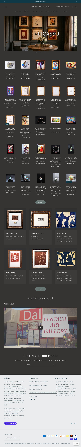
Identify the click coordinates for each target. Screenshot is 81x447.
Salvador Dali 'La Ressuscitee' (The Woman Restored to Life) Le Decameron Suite (40, 102)
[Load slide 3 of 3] (41, 52)
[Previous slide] (32, 52)
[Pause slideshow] (49, 52)
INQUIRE (40, 289)
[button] (6, 6)
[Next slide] (45, 52)
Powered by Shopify (21, 443)
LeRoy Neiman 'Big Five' (56, 128)
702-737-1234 (33, 396)
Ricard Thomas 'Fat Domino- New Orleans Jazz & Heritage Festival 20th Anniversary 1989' (10, 101)
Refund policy (30, 443)
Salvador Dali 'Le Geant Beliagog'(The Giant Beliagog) (25, 101)
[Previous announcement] (4, 1)
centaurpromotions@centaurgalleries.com (42, 393)
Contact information (65, 443)
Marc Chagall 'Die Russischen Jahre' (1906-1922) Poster (25, 158)
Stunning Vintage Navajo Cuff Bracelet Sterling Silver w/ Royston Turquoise (71, 188)
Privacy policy (38, 443)
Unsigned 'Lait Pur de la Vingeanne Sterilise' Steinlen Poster (40, 158)
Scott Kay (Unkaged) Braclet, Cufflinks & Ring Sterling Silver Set (40, 130)
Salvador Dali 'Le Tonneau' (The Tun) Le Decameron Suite (70, 101)
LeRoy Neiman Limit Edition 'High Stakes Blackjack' (71, 130)
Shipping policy (55, 443)
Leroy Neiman (54, 41)
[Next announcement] (76, 1)
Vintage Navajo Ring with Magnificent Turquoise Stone (10, 187)
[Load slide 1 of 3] (36, 52)
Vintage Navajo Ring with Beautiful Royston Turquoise (71, 158)
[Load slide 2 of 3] (38, 52)
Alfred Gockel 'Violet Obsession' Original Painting (40, 74)
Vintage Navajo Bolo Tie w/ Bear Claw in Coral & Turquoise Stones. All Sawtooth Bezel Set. (40, 188)
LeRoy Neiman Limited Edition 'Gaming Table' (10, 157)
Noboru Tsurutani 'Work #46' (10, 73)
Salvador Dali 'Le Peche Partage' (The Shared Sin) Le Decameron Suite (55, 101)
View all (40, 202)
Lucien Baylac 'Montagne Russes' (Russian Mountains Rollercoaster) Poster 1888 (25, 131)
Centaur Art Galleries (12, 443)
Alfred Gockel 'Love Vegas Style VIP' (71, 73)
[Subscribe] (53, 365)
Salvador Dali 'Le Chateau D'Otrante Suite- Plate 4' (10, 130)
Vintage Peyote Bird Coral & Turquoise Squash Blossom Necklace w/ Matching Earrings (55, 159)
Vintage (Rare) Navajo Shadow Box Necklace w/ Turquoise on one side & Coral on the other (55, 188)
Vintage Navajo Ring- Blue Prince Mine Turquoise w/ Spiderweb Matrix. (25, 188)
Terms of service (46, 443)
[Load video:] (40, 328)
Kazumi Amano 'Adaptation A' (25, 73)
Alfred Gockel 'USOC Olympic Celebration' (55, 73)
